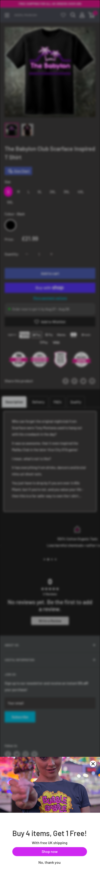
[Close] (93, 764)
